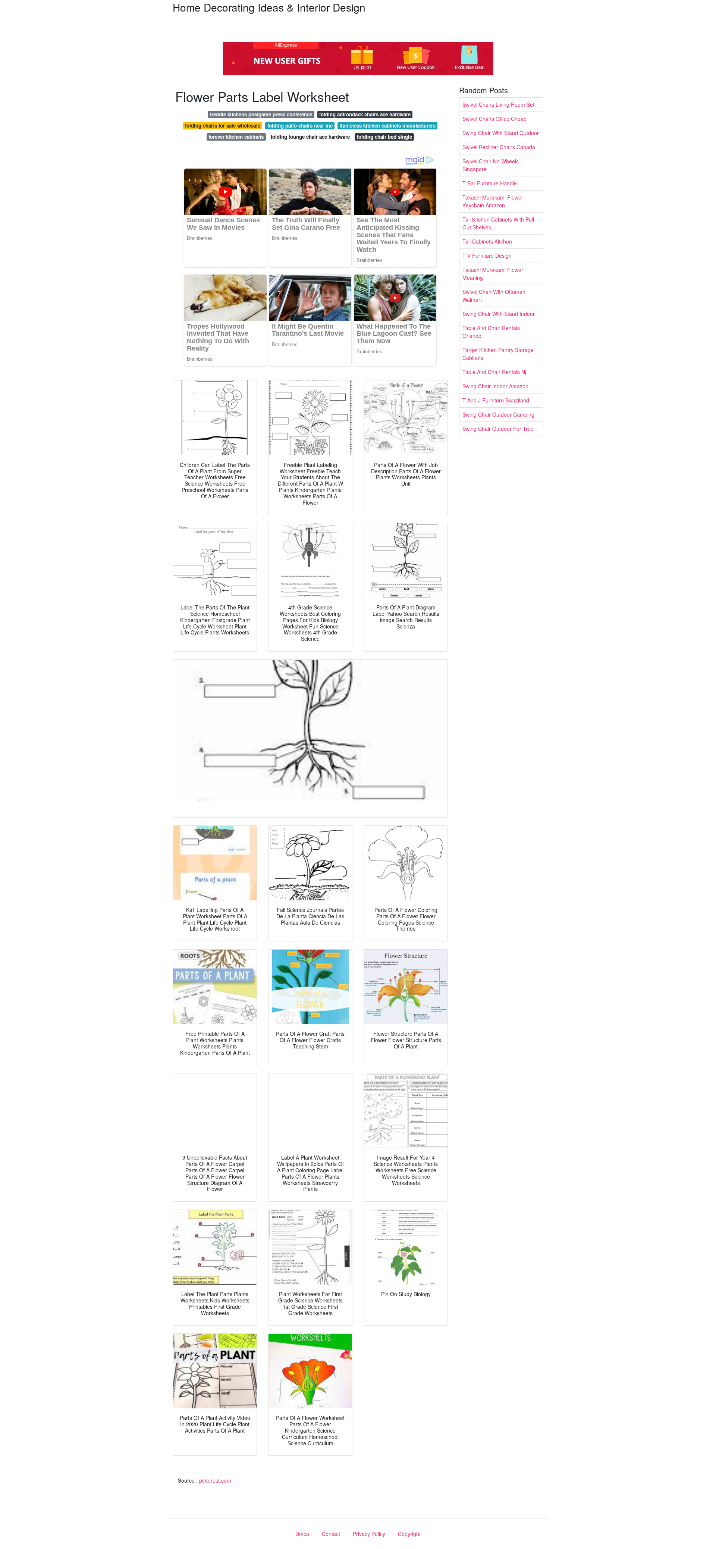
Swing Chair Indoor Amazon (495, 386)
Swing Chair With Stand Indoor (498, 313)
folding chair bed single (384, 136)
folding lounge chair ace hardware (310, 136)
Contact (331, 1533)
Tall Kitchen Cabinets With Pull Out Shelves (498, 223)
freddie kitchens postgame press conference (261, 114)
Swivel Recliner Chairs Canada (498, 147)
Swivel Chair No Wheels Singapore (490, 165)
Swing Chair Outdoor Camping (498, 414)
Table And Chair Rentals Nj (494, 372)
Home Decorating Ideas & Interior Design (269, 7)
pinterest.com (215, 1480)
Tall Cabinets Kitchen (487, 241)
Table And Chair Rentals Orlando (491, 331)
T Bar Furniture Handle (489, 183)
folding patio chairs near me (300, 125)
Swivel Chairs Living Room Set (498, 104)
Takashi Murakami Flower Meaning (492, 273)
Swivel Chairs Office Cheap (494, 118)
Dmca (302, 1533)
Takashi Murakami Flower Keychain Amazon (492, 201)
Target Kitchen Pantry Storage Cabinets (498, 353)
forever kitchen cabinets (236, 136)
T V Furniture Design (487, 255)
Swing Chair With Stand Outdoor (500, 133)
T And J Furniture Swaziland (495, 400)
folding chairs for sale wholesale (222, 125)
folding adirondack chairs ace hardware (365, 114)
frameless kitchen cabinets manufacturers (387, 125)
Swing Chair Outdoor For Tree (498, 428)
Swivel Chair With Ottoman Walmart (493, 295)
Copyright (409, 1533)
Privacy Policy (369, 1533)
